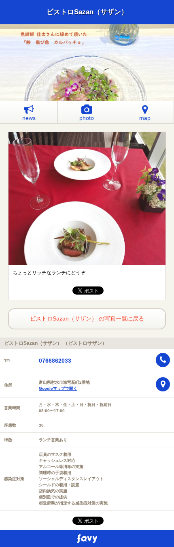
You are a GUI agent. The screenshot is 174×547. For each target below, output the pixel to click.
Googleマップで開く (58, 388)
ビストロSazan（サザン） (87, 12)
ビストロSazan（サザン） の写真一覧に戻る (87, 318)
